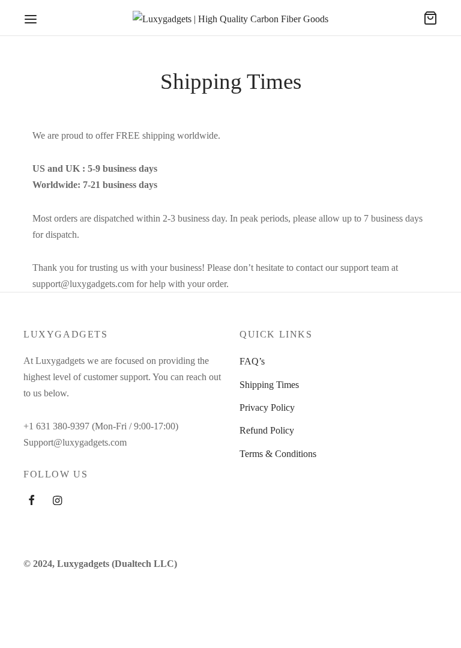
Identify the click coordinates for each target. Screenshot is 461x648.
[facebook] (31, 501)
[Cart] (430, 18)
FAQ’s (252, 361)
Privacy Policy (267, 407)
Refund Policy (267, 430)
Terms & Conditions (278, 454)
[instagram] (57, 501)
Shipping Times (269, 385)
